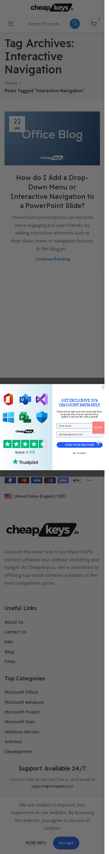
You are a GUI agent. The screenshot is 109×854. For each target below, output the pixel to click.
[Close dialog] (103, 387)
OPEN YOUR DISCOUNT (79, 444)
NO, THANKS (79, 453)
